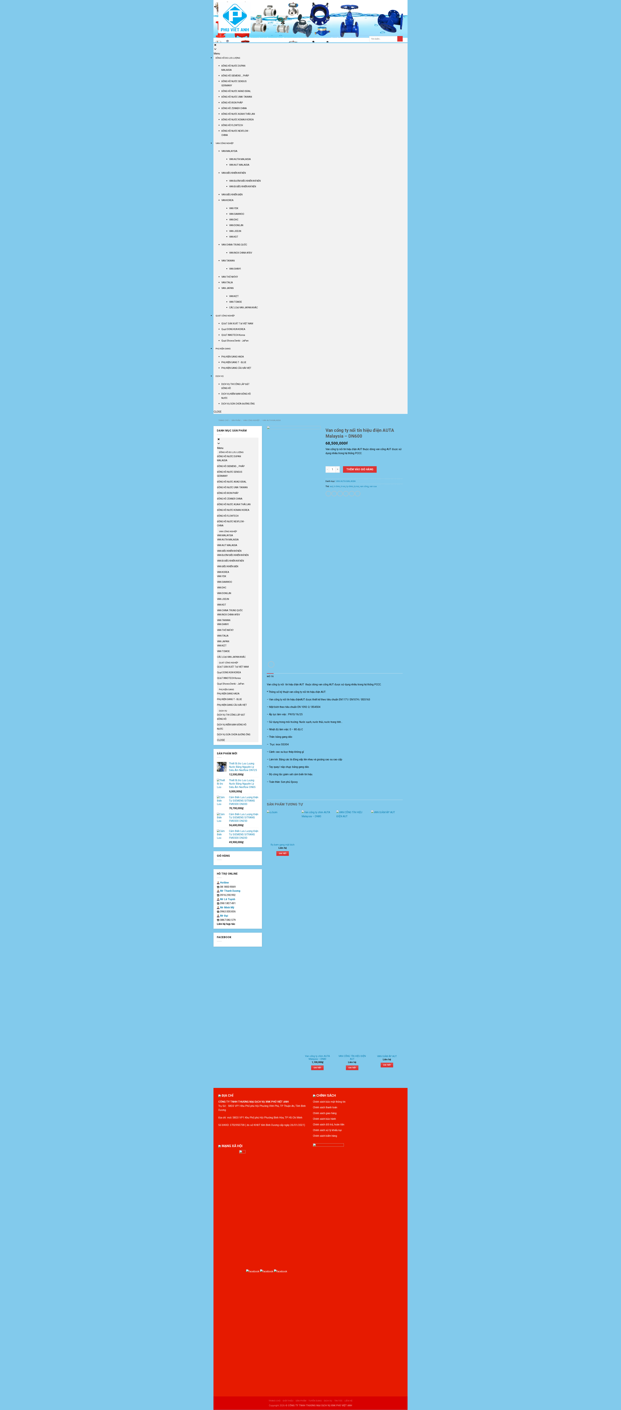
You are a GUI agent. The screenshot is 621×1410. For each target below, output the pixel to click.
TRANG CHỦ (227, 38)
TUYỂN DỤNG (285, 38)
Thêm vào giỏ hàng (359, 469)
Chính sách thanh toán (325, 1107)
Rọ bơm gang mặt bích (282, 844)
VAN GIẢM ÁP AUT (387, 1056)
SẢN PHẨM (264, 38)
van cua (373, 486)
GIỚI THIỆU (246, 38)
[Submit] (400, 39)
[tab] (270, 676)
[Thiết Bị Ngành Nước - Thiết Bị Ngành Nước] (234, 17)
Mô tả (270, 676)
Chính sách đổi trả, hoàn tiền (328, 1124)
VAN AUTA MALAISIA (271, 420)
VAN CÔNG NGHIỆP (251, 420)
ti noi (343, 486)
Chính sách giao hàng (325, 1113)
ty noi (356, 486)
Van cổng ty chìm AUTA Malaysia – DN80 (317, 1058)
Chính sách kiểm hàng (325, 1135)
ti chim (337, 486)
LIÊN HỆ (333, 38)
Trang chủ (223, 420)
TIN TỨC (319, 38)
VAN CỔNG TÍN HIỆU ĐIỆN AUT (352, 1058)
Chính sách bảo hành (324, 1118)
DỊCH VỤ (302, 38)
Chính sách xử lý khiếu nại (327, 1130)
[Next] (402, 943)
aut (331, 486)
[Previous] (267, 943)
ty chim (349, 486)
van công (364, 486)
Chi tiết (283, 853)
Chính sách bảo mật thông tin (329, 1101)
